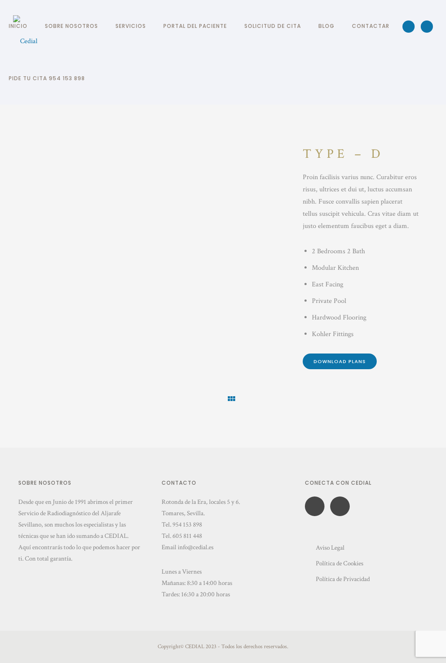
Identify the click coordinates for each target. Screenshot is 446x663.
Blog (326, 26)
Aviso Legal (330, 548)
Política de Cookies (339, 563)
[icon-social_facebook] (410, 26)
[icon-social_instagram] (427, 26)
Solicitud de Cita (272, 26)
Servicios (130, 26)
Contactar (370, 26)
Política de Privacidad (343, 579)
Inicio (18, 26)
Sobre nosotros (71, 26)
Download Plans (340, 361)
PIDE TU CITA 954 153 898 (47, 78)
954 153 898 (187, 524)
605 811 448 (187, 536)
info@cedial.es (195, 547)
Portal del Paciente (195, 26)
